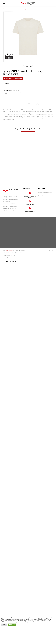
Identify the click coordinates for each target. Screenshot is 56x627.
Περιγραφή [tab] (20, 104)
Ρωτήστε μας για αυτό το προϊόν (13, 78)
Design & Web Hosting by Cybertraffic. (12, 252)
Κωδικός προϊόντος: (7, 90)
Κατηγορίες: (6, 93)
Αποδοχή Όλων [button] (11, 624)
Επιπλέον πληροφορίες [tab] (32, 104)
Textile (12, 93)
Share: (5, 95)
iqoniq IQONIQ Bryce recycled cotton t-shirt (15, 165)
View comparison (10, 261)
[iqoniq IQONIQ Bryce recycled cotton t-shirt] (15, 149)
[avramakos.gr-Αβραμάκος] (28, 3)
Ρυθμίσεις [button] (4, 624)
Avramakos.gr (9, 250)
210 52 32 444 (30, 204)
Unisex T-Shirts (18, 93)
